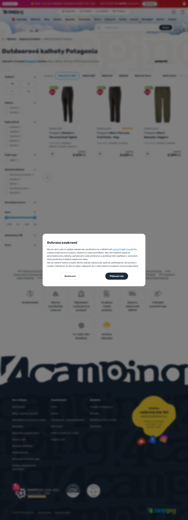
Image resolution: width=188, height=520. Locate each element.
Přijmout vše (117, 276)
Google (129, 249)
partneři (116, 249)
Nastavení (70, 276)
